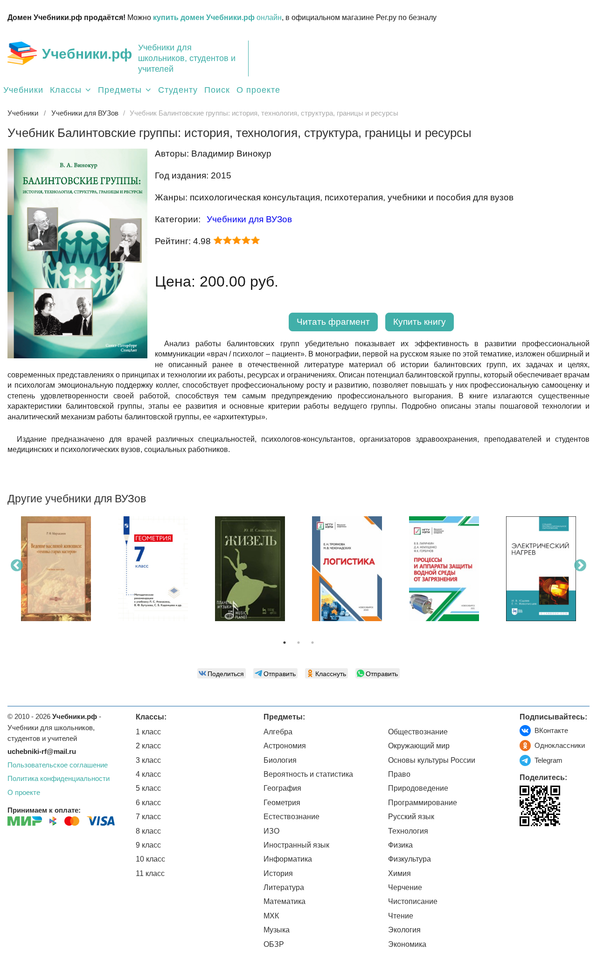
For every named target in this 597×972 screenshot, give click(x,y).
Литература (284, 887)
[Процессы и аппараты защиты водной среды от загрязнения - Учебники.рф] (444, 568)
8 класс (148, 831)
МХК (271, 916)
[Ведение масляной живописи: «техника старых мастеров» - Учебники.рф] (56, 568)
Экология (404, 930)
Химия (399, 873)
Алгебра (278, 732)
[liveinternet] (527, 845)
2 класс (148, 746)
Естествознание (291, 817)
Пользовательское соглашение (57, 765)
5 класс (148, 788)
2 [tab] (298, 642)
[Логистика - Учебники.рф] (347, 568)
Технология (408, 831)
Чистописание (412, 901)
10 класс (150, 859)
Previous (16, 565)
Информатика (288, 859)
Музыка (277, 930)
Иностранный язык (296, 845)
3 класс (148, 760)
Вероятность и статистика (308, 774)
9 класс (148, 845)
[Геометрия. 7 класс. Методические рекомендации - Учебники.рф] (153, 568)
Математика (284, 901)
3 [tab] (312, 642)
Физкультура (409, 859)
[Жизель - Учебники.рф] (250, 568)
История (278, 873)
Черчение (405, 887)
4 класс (148, 774)
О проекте (258, 90)
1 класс (148, 732)
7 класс (148, 817)
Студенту (178, 90)
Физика (400, 845)
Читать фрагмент (333, 322)
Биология (280, 760)
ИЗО (271, 831)
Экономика (407, 944)
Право (399, 774)
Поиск (217, 90)
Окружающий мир (419, 746)
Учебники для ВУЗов (249, 219)
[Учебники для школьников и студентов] (22, 53)
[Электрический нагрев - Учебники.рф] (541, 568)
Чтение (400, 916)
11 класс (150, 873)
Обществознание (418, 732)
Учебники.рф (87, 54)
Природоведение (418, 788)
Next (580, 565)
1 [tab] (284, 642)
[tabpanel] (55, 572)
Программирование (422, 803)
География (282, 788)
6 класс (148, 803)
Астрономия (285, 746)
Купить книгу (419, 322)
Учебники (23, 90)
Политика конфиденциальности (58, 778)
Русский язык (411, 817)
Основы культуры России (431, 760)
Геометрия (282, 803)
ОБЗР (274, 944)
